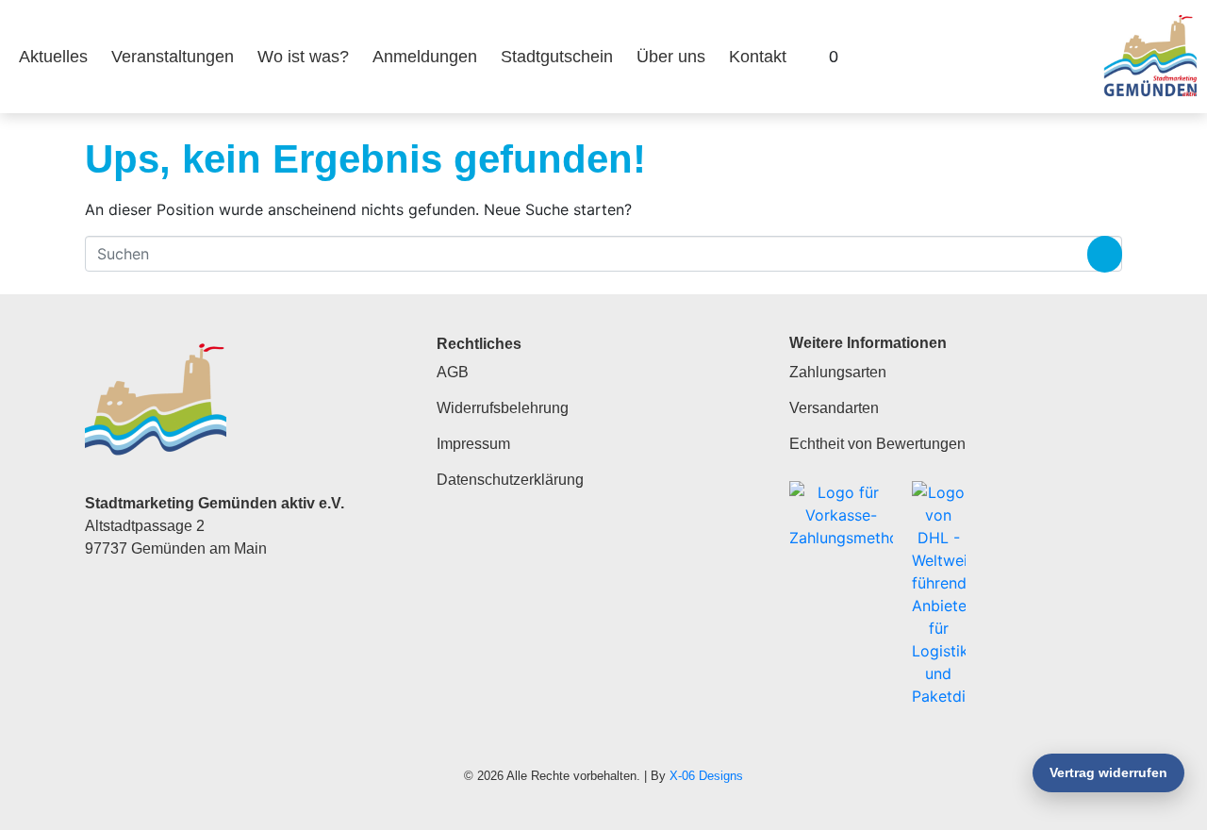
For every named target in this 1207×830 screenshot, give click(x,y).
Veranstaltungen (172, 56)
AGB (453, 372)
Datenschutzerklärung (510, 480)
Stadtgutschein (557, 56)
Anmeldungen (424, 56)
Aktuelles (53, 56)
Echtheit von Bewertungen (877, 444)
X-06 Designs (706, 776)
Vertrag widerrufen (1108, 772)
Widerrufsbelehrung (503, 408)
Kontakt (757, 56)
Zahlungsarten (837, 372)
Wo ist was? (303, 56)
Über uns (671, 56)
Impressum (473, 444)
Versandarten (834, 408)
